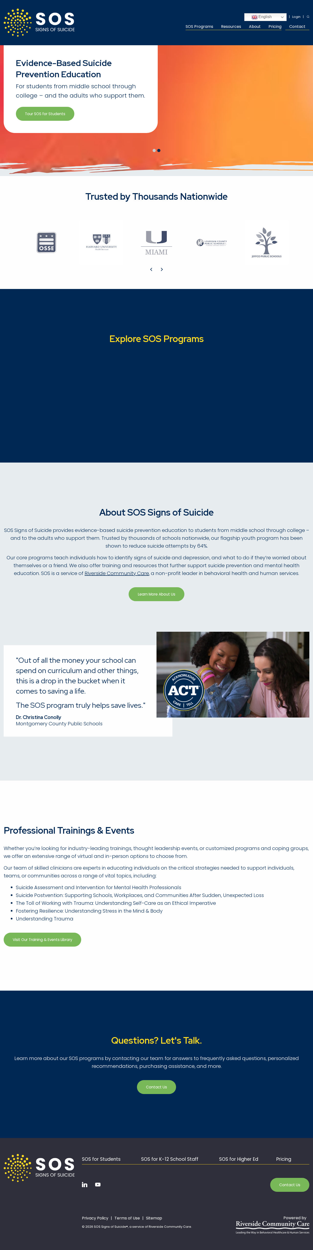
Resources (231, 27)
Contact (297, 27)
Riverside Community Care (117, 573)
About (255, 27)
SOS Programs (199, 27)
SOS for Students (101, 1159)
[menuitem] (201, 27)
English (264, 17)
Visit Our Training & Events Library (42, 939)
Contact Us (156, 1087)
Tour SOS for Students (45, 113)
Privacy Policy (95, 1218)
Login (296, 16)
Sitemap (154, 1218)
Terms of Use (127, 1218)
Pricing (274, 27)
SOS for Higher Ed (238, 1159)
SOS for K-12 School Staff (169, 1159)
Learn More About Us (156, 594)
